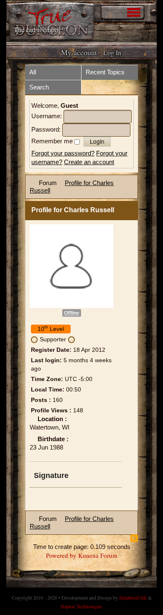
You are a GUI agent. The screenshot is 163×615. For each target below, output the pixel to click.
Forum (48, 182)
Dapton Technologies (81, 606)
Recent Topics (105, 72)
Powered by (61, 555)
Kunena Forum (97, 555)
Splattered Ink (133, 597)
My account (79, 52)
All (32, 72)
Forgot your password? (62, 153)
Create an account (89, 161)
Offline (71, 313)
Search (39, 87)
